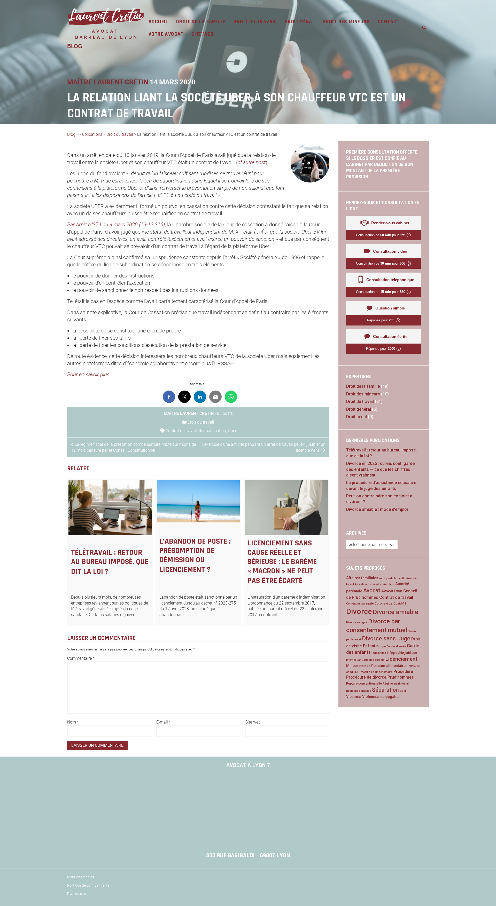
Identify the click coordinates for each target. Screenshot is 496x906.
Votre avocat (166, 34)
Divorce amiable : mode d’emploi (377, 509)
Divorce (359, 611)
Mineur (352, 666)
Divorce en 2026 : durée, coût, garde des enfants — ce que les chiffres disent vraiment (380, 469)
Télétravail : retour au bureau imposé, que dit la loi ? (109, 561)
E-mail (163, 722)
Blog (71, 134)
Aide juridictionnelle (392, 578)
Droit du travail (255, 21)
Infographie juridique (402, 653)
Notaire (364, 666)
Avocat (371, 590)
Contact (389, 21)
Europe (381, 646)
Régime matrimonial (396, 683)
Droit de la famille (201, 21)
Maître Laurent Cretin (107, 82)
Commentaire (81, 658)
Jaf (359, 660)
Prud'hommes (401, 677)
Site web (202, 34)
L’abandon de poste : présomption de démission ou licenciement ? (195, 555)
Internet (351, 660)
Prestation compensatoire (375, 672)
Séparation (385, 690)
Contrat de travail (181, 430)
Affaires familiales (362, 578)
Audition (388, 584)
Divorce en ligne (356, 622)
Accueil (158, 21)
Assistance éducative (368, 584)
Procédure (403, 671)
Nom (73, 722)
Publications (91, 134)
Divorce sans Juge (386, 638)
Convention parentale (360, 603)
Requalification (212, 430)
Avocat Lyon (391, 591)
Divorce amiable (395, 612)
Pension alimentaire (388, 666)
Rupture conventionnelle (364, 683)
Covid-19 (400, 603)
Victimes (353, 697)
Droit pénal (300, 21)
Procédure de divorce (366, 677)
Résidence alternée (358, 691)
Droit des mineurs (346, 21)
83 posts (225, 413)
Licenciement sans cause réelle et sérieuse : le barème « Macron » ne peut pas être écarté (282, 562)
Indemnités (379, 653)
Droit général (358, 409)
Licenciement (401, 659)
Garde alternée (396, 646)
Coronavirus (383, 603)
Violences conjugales (380, 697)
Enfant (369, 645)
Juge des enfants (373, 660)
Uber (232, 430)
